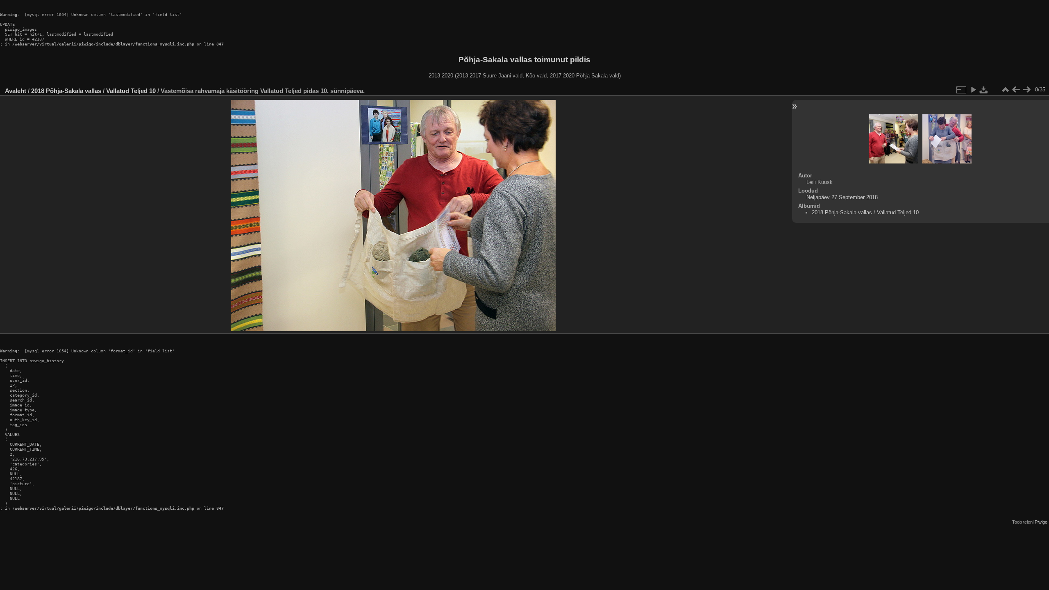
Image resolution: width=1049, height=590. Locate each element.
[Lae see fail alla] (984, 89)
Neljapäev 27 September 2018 (842, 197)
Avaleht (15, 90)
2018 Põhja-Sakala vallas (66, 90)
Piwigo (1041, 522)
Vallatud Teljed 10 (131, 90)
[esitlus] (973, 89)
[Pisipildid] (1005, 89)
